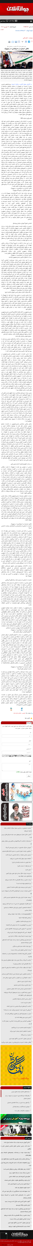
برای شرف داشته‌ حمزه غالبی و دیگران (22, 946)
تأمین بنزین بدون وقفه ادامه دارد (23, 1017)
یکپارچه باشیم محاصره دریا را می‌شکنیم (21, 1028)
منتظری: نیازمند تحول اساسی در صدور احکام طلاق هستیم (16, 851)
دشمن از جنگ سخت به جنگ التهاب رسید (19, 1173)
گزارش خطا (27, 718)
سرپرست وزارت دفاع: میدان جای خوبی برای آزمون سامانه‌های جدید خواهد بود (19, 874)
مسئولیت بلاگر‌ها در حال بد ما (22, 1111)
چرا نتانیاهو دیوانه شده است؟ (23, 883)
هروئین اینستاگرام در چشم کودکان (21, 1107)
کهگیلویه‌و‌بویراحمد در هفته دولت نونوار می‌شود (19, 914)
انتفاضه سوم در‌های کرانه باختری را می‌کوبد (20, 859)
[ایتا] (11, 710)
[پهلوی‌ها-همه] (16, 1130)
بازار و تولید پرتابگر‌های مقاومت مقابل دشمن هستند (17, 1180)
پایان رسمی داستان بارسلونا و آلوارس (22, 999)
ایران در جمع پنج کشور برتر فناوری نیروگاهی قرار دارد (18, 1014)
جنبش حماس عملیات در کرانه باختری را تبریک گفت (18, 855)
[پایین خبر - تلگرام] (21, 710)
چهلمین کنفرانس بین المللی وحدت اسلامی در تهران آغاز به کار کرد (17, 1022)
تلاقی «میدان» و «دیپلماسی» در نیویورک (16, 49)
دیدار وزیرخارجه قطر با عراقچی (23, 921)
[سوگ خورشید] (16, 812)
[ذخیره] (16, 42)
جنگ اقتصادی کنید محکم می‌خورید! (22, 964)
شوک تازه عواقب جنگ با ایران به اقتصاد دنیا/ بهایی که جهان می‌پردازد (17, 969)
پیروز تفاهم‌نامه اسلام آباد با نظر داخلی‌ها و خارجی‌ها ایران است (16, 1164)
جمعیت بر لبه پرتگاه (26, 1035)
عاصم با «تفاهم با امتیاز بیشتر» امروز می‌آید (20, 1031)
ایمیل (30, 741)
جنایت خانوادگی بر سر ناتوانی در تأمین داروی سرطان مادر (16, 978)
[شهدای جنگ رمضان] (16, 792)
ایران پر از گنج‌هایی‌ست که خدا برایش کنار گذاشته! (18, 925)
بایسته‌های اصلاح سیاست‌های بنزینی (20, 1092)
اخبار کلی (25, 38)
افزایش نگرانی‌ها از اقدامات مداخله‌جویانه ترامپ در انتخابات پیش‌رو (17, 955)
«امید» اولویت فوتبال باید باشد (22, 1188)
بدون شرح (28, 870)
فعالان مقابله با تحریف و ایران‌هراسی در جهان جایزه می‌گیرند (16, 1042)
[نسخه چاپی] (9, 42)
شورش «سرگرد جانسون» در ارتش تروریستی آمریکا (18, 847)
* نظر (30, 761)
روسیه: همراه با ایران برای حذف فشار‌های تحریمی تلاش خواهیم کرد (18, 898)
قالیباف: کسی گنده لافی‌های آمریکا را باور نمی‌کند (19, 932)
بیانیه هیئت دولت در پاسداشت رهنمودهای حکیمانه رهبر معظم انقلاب (16, 1154)
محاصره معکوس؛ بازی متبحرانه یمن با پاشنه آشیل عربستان (16, 974)
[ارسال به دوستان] (13, 42)
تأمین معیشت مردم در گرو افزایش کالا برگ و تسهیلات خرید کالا (17, 892)
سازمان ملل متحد (17, 713)
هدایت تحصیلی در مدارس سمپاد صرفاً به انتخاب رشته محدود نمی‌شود (18, 829)
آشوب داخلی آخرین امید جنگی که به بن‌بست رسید (17, 1201)
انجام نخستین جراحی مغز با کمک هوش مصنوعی (19, 989)
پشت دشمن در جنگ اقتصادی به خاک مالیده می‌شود (18, 880)
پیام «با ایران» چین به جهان (24, 981)
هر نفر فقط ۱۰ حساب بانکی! (24, 866)
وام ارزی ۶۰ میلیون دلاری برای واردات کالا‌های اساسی (18, 929)
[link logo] (22, 1234)
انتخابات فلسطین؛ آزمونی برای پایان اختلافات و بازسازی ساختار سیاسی (18, 909)
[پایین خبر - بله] (11, 709)
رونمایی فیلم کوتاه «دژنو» (25, 918)
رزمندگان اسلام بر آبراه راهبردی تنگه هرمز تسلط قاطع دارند (15, 1159)
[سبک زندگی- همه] (16, 1065)
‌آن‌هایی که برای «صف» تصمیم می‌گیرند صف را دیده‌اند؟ (17, 1010)
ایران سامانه (4, 1245)
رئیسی (23, 713)
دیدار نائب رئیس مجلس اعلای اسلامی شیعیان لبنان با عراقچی (16, 1147)
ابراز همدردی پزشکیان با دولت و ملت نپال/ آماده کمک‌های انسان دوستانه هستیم (17, 941)
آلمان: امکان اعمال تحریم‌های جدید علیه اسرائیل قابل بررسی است (16, 836)
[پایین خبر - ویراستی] (21, 708)
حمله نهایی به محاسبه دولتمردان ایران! (21, 862)
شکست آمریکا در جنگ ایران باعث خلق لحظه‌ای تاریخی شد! (16, 960)
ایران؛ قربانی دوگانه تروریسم (23, 1205)
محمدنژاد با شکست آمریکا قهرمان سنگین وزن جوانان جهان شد (17, 842)
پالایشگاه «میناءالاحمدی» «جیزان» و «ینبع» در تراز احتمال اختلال (17, 1097)
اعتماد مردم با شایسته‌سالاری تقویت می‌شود (19, 1226)
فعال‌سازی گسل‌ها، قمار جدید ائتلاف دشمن (19, 1177)
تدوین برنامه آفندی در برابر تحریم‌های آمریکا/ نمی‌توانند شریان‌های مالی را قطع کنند (18, 993)
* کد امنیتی (29, 749)
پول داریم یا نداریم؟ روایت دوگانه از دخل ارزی (19, 936)
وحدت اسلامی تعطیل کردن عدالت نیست (21, 950)
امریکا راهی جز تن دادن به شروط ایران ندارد (19, 1184)
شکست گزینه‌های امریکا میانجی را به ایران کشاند (19, 1006)
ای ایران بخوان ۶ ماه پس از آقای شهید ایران (20, 1039)
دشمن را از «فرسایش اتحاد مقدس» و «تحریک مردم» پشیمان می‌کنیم (16, 1196)
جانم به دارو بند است (26, 1003)
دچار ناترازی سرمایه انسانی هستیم (22, 985)
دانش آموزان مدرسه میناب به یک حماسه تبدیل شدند (17, 1142)
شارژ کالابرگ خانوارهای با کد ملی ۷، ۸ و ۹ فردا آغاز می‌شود (17, 904)
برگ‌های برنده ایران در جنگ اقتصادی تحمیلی (18, 1103)
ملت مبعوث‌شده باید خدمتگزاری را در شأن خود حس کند (16, 1191)
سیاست (31, 38)
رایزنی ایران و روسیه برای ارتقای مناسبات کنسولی (19, 887)
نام (30, 732)
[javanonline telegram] (29, 42)
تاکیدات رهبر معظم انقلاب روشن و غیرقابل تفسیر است (16, 1169)
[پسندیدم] (32, 41)
